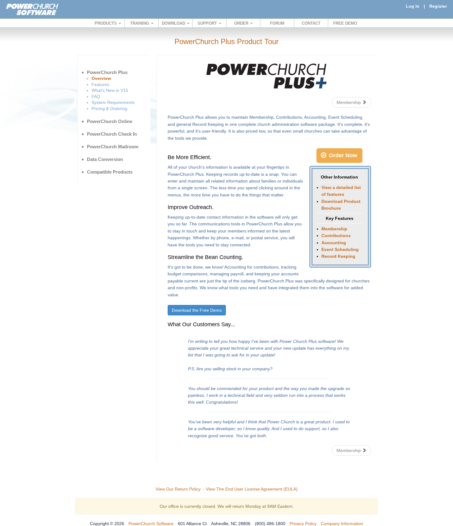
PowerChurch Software (151, 523)
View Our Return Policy (178, 489)
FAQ (96, 96)
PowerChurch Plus (107, 72)
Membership (349, 102)
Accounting (333, 242)
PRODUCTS (106, 23)
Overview (101, 78)
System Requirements (113, 102)
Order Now (342, 155)
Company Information (342, 523)
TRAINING (140, 23)
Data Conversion (105, 159)
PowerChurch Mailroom (112, 146)
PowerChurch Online (109, 121)
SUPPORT (208, 23)
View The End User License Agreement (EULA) (252, 489)
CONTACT (311, 23)
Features (100, 84)
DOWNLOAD (174, 23)
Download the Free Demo (197, 310)
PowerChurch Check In (112, 134)
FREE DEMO (345, 23)
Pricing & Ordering (109, 108)
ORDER (242, 23)
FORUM (277, 23)
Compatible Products (110, 172)
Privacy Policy (303, 523)
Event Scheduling (340, 249)
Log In (412, 6)
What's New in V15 (110, 90)
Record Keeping (338, 256)
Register (438, 6)
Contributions (336, 235)
